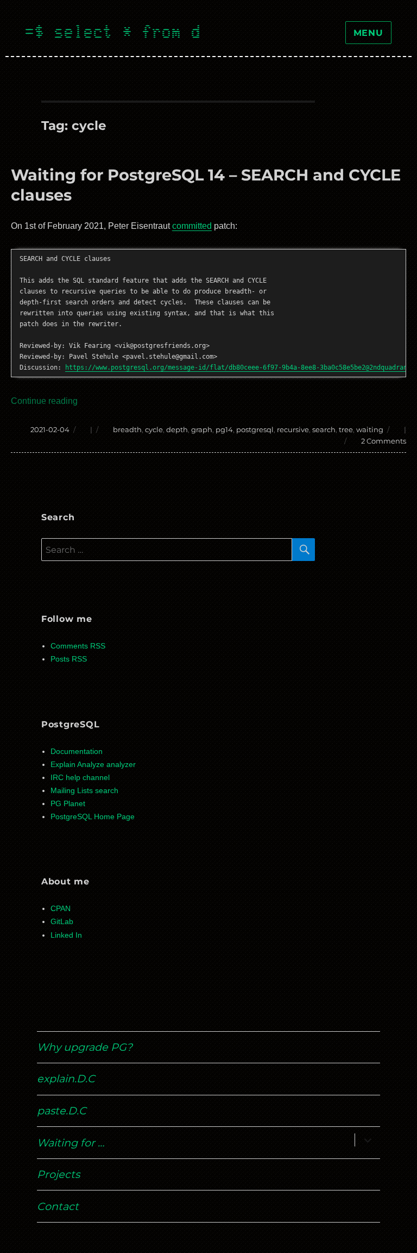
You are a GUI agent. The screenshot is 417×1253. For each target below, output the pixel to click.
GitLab (61, 922)
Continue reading (44, 401)
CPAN (60, 909)
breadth (127, 429)
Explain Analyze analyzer (93, 764)
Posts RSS (68, 659)
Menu (368, 33)
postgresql (255, 429)
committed (192, 225)
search (324, 429)
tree (346, 429)
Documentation (76, 751)
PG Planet (67, 804)
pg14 (224, 429)
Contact (58, 1206)
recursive (293, 429)
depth (177, 429)
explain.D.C (66, 1078)
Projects (58, 1174)
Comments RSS (77, 646)
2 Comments (383, 441)
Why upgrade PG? (84, 1046)
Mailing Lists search (84, 791)
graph (201, 429)
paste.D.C (61, 1110)
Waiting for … (70, 1142)
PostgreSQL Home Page (92, 817)
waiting (369, 429)
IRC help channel (80, 778)
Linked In (66, 935)
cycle (154, 429)
